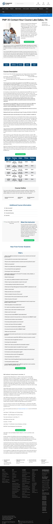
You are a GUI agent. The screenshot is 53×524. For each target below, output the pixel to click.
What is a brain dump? (9, 289)
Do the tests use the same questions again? (13, 351)
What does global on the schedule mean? (13, 304)
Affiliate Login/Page (5, 479)
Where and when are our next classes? (12, 291)
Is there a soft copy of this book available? (13, 324)
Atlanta (33, 471)
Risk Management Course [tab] (30, 198)
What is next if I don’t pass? (10, 312)
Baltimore (34, 474)
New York (34, 485)
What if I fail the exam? (9, 277)
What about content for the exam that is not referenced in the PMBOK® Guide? (20, 316)
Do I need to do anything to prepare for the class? (15, 307)
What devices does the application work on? (14, 339)
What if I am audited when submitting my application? (15, 266)
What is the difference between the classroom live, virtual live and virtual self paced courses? (19, 256)
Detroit (33, 479)
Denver (33, 478)
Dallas (33, 477)
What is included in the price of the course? (13, 294)
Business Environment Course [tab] (9, 198)
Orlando (33, 486)
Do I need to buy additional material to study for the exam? (16, 279)
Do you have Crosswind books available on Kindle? (15, 326)
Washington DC (35, 492)
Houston (33, 481)
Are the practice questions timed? (11, 361)
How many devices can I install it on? (12, 356)
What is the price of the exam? (11, 299)
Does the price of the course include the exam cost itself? (16, 296)
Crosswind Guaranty (10, 213)
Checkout (48, 4)
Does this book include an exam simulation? (14, 319)
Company (4, 471)
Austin (33, 472)
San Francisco (34, 490)
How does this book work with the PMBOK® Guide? (15, 329)
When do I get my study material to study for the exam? (16, 281)
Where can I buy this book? (10, 331)
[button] (48, 10)
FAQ (13, 478)
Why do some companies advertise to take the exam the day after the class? (20, 261)
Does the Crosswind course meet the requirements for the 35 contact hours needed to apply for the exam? (19, 302)
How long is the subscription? (11, 342)
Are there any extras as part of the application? (14, 354)
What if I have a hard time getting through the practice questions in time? (19, 359)
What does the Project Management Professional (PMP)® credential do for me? (20, 286)
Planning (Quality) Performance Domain (15, 492)
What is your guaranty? (9, 264)
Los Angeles (34, 483)
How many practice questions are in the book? (14, 321)
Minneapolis (34, 484)
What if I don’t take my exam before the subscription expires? (17, 344)
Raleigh (33, 488)
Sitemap (3, 478)
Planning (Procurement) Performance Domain (16, 496)
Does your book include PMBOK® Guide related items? (16, 314)
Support (43, 4)
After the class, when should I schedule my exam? (15, 309)
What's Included (9, 210)
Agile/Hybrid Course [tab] (20, 198)
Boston (33, 475)
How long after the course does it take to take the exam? (16, 259)
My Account (38, 4)
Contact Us (14, 474)
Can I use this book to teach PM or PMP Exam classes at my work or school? (20, 337)
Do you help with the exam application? (13, 268)
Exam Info (8, 215)
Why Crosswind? (9, 208)
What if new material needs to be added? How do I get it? (16, 347)
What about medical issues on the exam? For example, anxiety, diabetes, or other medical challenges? (19, 274)
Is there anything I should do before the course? (14, 284)
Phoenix (33, 487)
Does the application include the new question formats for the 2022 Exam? (20, 349)
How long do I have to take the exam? (12, 271)
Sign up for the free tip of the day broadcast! (45, 474)
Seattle (33, 491)
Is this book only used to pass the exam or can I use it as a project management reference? (20, 334)
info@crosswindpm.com (23, 408)
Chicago (33, 476)
